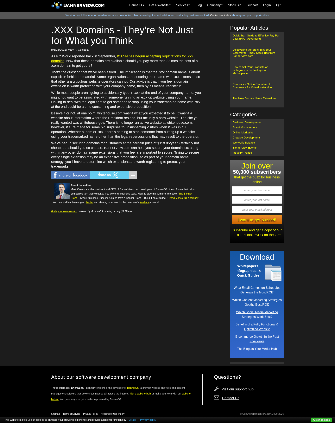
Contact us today (220, 15)
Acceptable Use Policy (112, 414)
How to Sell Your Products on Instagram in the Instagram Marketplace (250, 70)
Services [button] (182, 5)
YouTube (144, 202)
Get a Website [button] (159, 5)
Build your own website (64, 211)
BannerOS (136, 5)
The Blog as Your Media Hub (257, 348)
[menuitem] (137, 5)
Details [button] (132, 419)
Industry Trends (242, 152)
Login (267, 5)
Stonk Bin (234, 5)
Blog (198, 5)
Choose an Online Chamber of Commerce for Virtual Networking (253, 86)
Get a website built (140, 393)
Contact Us (230, 398)
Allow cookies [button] (321, 419)
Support (252, 5)
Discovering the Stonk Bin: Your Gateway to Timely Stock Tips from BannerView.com (254, 52)
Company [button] (214, 5)
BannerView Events (244, 147)
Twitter (89, 202)
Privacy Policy (90, 414)
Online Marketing (243, 132)
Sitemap (55, 414)
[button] (279, 5)
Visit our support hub (238, 389)
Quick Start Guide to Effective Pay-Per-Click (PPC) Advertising (256, 37)
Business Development (247, 122)
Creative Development (246, 137)
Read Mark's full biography (183, 197)
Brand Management (245, 127)
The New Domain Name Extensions (254, 98)
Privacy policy (148, 419)
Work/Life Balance (244, 142)
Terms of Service (71, 414)
